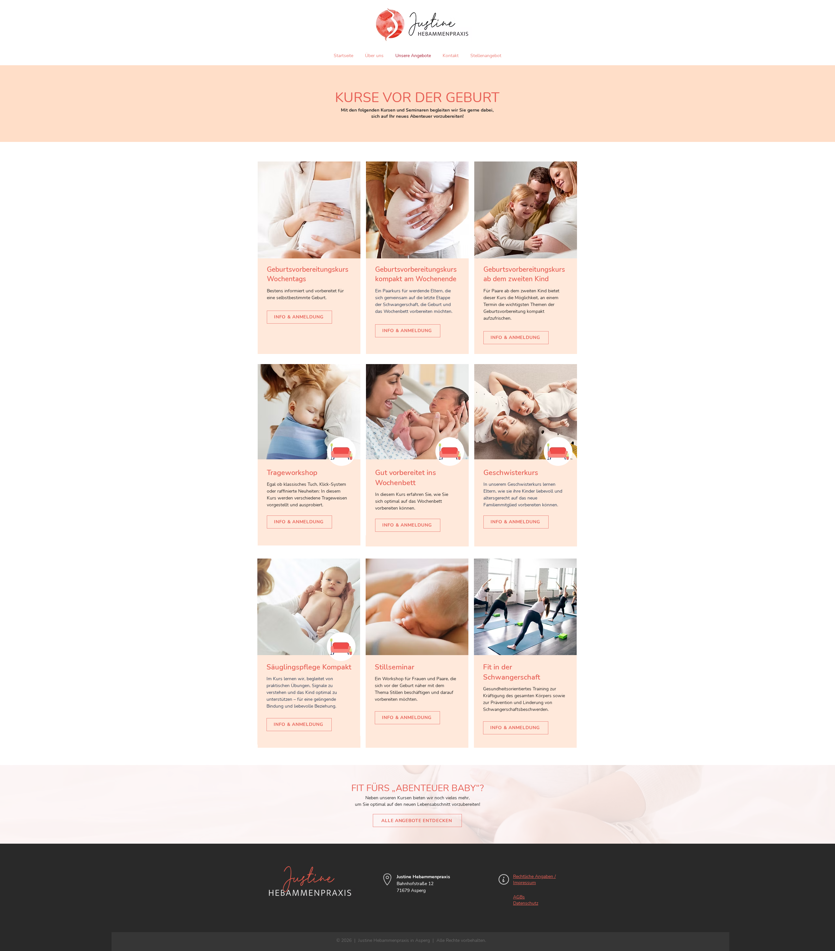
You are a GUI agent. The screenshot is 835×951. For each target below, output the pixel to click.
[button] (341, 451)
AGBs (519, 897)
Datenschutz (525, 903)
